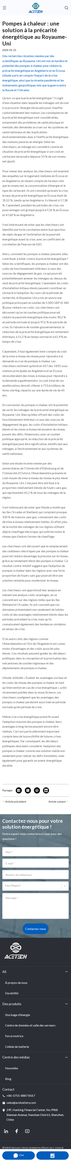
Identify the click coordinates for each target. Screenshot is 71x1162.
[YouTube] (27, 1131)
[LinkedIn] (6, 1131)
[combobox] (5, 887)
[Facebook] (16, 1131)
